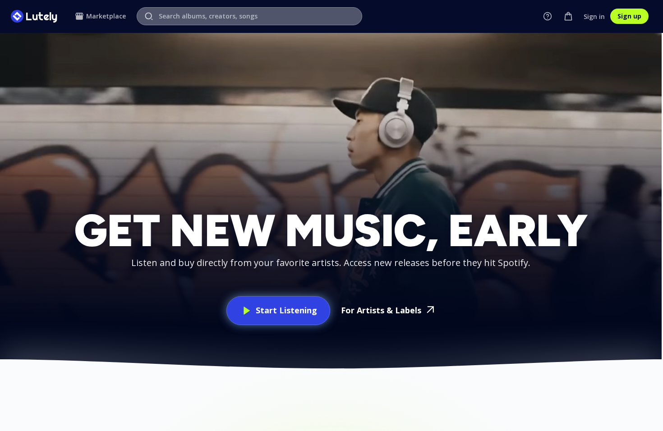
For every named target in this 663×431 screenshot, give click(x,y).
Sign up (629, 16)
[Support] (548, 16)
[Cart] (568, 16)
